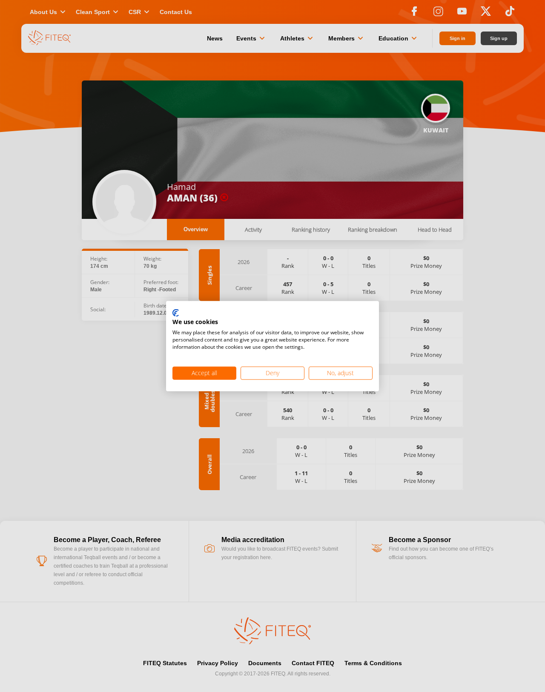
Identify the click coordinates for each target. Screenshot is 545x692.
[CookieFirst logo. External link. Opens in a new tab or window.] (175, 313)
